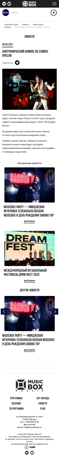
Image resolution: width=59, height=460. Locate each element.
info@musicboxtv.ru (32, 427)
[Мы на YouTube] (9, 4)
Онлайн (32, 447)
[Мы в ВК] (4, 4)
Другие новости (29, 290)
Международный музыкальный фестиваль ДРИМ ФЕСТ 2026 (25, 273)
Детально (29, 221)
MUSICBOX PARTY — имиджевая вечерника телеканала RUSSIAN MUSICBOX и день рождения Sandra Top (29, 211)
